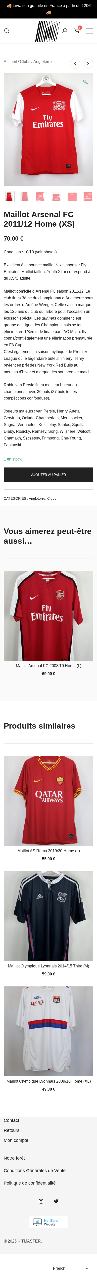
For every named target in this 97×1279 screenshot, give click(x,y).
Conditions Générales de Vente (35, 1170)
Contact (11, 1120)
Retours (11, 1130)
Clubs (25, 61)
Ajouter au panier (48, 474)
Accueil (10, 61)
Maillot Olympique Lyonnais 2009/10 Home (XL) (48, 1081)
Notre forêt (14, 1158)
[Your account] (65, 30)
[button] (85, 82)
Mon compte (16, 1140)
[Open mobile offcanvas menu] (89, 30)
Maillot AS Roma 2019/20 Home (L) (48, 851)
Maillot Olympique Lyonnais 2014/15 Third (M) (48, 966)
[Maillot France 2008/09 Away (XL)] (75, 63)
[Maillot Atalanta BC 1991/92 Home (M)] (88, 63)
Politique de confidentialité (30, 1183)
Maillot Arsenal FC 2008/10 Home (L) (48, 666)
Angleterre (42, 61)
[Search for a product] (7, 30)
